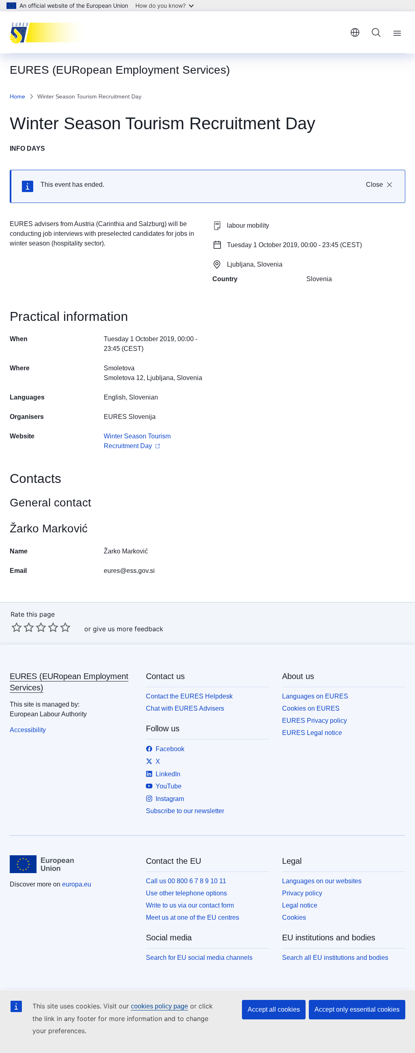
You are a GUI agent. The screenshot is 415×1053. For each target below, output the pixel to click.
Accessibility (28, 729)
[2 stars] (23, 627)
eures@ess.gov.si (129, 570)
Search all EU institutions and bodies (335, 957)
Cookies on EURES (311, 708)
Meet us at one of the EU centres (192, 917)
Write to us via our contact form (190, 905)
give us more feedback (128, 629)
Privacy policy (302, 893)
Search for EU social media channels (199, 957)
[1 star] (17, 627)
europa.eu (76, 884)
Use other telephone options (186, 893)
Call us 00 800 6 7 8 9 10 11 (186, 881)
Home (17, 96)
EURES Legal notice (312, 732)
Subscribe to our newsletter (185, 810)
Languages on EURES (315, 696)
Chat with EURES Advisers (185, 708)
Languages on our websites (322, 881)
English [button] (355, 32)
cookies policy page (159, 1006)
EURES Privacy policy (314, 720)
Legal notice (299, 905)
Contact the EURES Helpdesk (189, 696)
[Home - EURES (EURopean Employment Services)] (50, 32)
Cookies (294, 917)
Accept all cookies (274, 1009)
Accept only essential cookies (357, 1009)
